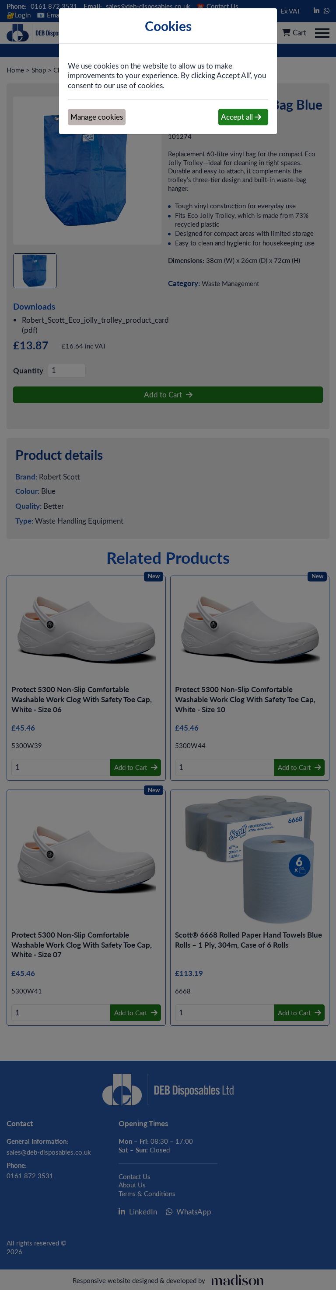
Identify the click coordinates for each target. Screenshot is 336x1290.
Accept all (238, 117)
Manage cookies (96, 117)
